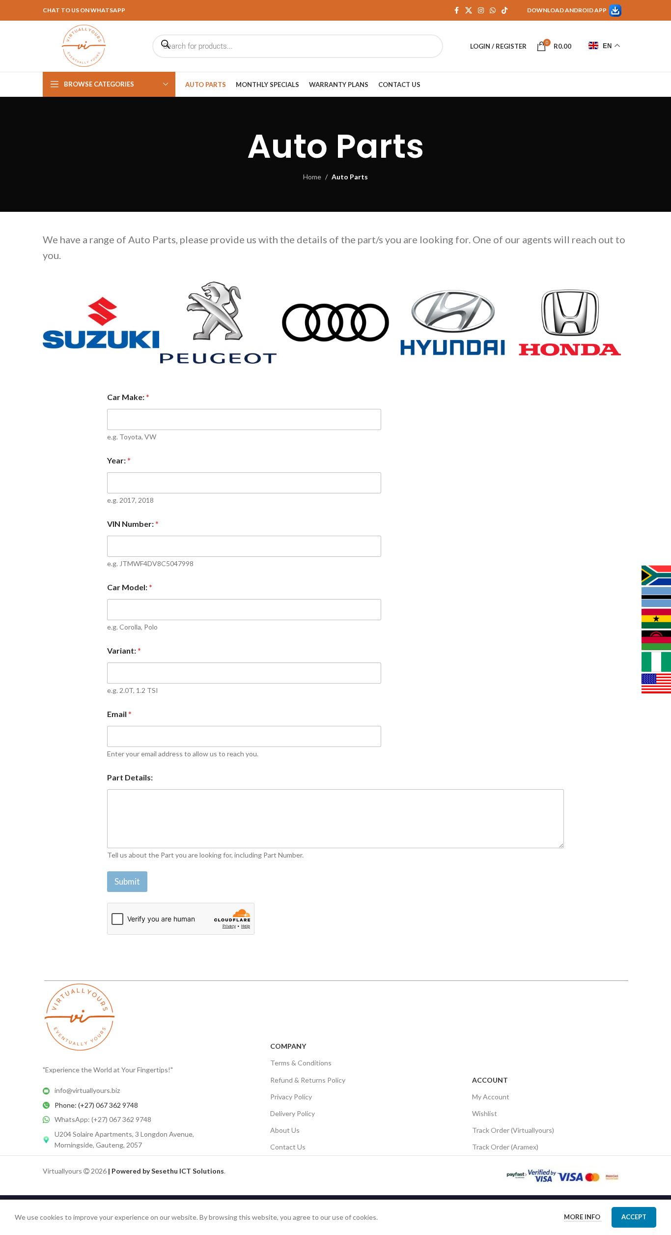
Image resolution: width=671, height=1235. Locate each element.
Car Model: (129, 587)
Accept (633, 1217)
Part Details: (130, 777)
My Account (490, 1096)
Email (119, 713)
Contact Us (288, 1147)
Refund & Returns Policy (307, 1080)
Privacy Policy (291, 1096)
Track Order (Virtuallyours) (513, 1130)
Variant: (124, 650)
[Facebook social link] (456, 10)
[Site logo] (84, 45)
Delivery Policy (292, 1113)
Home (312, 176)
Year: (119, 460)
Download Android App (567, 10)
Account (490, 1080)
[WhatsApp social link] (493, 10)
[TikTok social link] (504, 10)
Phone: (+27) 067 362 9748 (96, 1105)
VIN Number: (133, 523)
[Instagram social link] (481, 10)
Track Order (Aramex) (505, 1147)
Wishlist (484, 1113)
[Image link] (79, 1017)
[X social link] (468, 10)
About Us (285, 1130)
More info (583, 1217)
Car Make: (128, 397)
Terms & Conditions (301, 1063)
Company (288, 1046)
